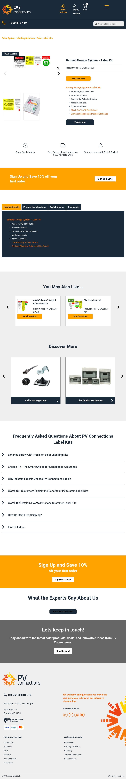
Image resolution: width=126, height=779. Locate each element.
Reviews (7, 755)
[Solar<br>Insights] (63, 6)
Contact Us (8, 742)
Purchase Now (78, 78)
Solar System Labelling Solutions (18, 38)
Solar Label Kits (45, 38)
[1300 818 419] (4, 23)
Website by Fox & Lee (116, 776)
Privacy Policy (70, 759)
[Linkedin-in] (76, 715)
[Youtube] (82, 715)
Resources (68, 742)
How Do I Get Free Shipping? (25, 515)
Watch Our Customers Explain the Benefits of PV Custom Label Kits (48, 490)
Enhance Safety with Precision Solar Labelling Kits (38, 454)
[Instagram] (65, 715)
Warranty (68, 750)
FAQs (6, 750)
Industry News (10, 759)
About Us (8, 746)
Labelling (90, 400)
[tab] (11, 207)
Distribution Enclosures (35, 400)
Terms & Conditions (72, 755)
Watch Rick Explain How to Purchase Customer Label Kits (42, 503)
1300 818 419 (18, 22)
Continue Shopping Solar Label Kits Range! (89, 114)
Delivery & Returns (72, 746)
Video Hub (8, 763)
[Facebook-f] (71, 715)
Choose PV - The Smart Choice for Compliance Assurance (42, 466)
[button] (59, 73)
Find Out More (16, 527)
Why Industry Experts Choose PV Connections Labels (39, 478)
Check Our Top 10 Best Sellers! (84, 110)
